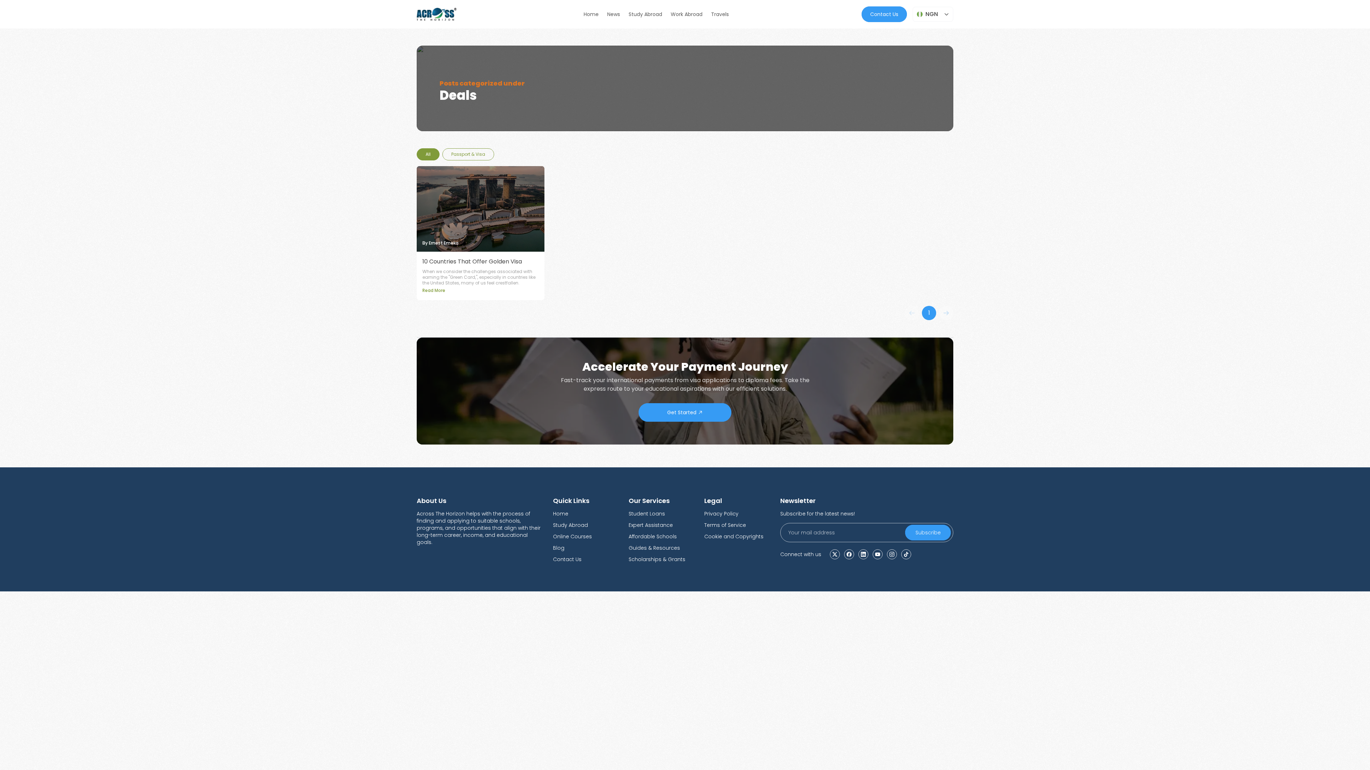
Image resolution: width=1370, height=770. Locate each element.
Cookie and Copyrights (733, 536)
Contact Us (884, 14)
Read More (433, 290)
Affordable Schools (653, 536)
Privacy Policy (721, 513)
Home (560, 513)
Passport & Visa (468, 154)
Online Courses (572, 536)
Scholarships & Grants (657, 559)
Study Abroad (570, 525)
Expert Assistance (651, 525)
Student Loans (647, 513)
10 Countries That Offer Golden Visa (472, 261)
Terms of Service (725, 525)
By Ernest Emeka (440, 243)
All (428, 154)
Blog (558, 547)
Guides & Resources (654, 547)
